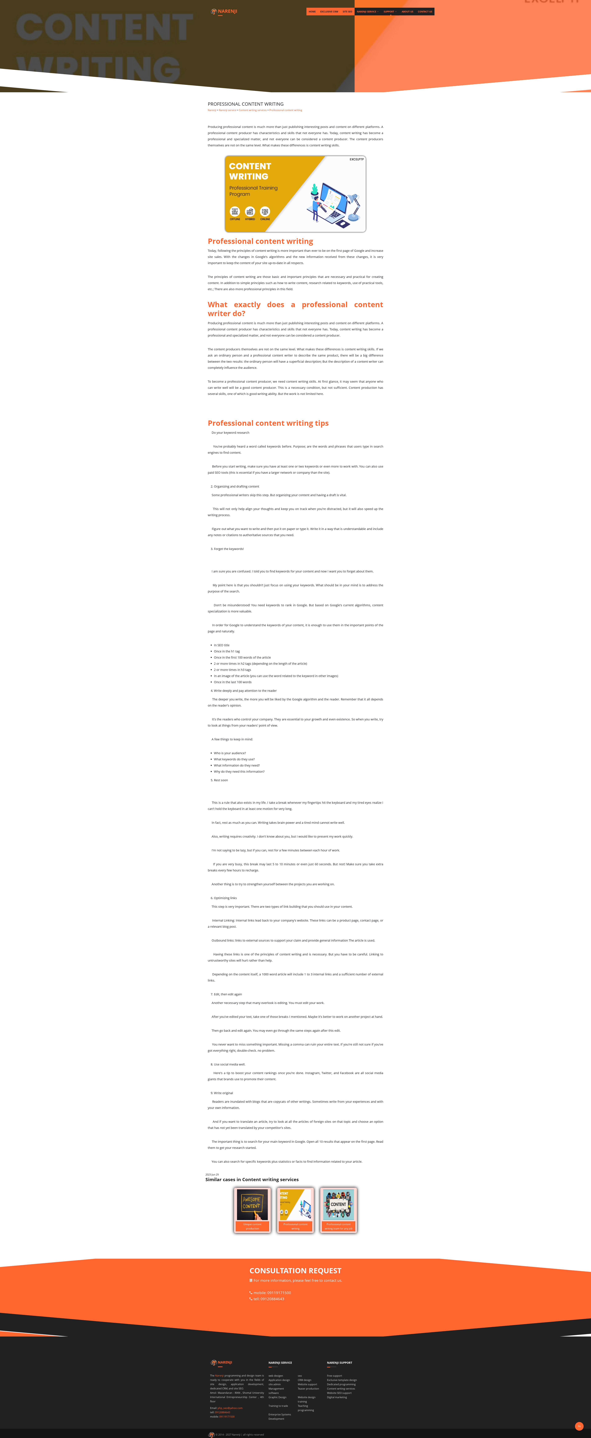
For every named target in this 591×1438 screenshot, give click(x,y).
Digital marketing (337, 1397)
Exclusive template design (342, 1380)
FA (579, 1426)
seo (300, 1375)
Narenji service (367, 11)
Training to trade (278, 1406)
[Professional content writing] (295, 1204)
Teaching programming (306, 1408)
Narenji (212, 110)
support (389, 11)
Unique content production (252, 1226)
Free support (334, 1375)
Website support (307, 1384)
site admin (275, 1384)
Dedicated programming (341, 1384)
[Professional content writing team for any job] (338, 1204)
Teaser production (308, 1388)
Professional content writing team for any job (338, 1226)
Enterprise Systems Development (280, 1416)
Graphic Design (277, 1397)
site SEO (347, 11)
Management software (276, 1391)
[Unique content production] (252, 1204)
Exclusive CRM (329, 11)
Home (312, 11)
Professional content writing (285, 110)
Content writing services (253, 110)
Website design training (307, 1399)
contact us (425, 11)
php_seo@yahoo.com (230, 1408)
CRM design (304, 1380)
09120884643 (272, 1298)
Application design (279, 1380)
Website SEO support (339, 1393)
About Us (407, 11)
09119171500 (279, 1292)
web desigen (276, 1375)
